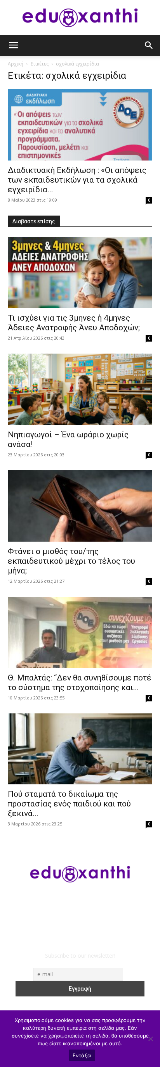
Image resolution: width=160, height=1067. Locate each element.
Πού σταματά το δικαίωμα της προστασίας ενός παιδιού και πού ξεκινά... (69, 803)
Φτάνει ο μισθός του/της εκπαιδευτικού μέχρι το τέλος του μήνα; (71, 561)
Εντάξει (82, 1055)
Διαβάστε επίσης (33, 221)
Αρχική (15, 63)
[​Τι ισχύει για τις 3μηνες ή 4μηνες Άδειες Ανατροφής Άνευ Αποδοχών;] (80, 273)
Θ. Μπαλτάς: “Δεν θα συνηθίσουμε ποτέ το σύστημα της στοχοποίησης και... (79, 682)
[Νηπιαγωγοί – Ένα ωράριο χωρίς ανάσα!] (80, 389)
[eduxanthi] (80, 18)
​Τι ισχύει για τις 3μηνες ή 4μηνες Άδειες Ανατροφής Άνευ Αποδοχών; (74, 322)
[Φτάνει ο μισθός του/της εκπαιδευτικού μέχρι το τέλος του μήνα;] (80, 506)
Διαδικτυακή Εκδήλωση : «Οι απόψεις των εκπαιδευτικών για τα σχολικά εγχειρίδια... (77, 180)
